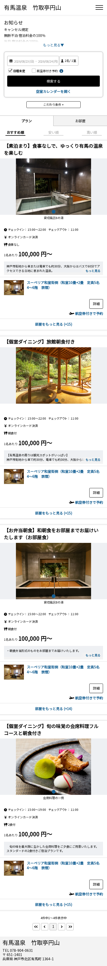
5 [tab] (66, 212)
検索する (53, 81)
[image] (14, 293)
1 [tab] (41, 212)
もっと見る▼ (53, 44)
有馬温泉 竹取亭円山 (32, 7)
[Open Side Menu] (99, 7)
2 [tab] (47, 212)
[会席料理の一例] (53, 766)
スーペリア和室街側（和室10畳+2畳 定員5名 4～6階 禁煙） (65, 285)
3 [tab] (54, 212)
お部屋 (80, 120)
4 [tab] (60, 212)
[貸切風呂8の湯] (53, 571)
